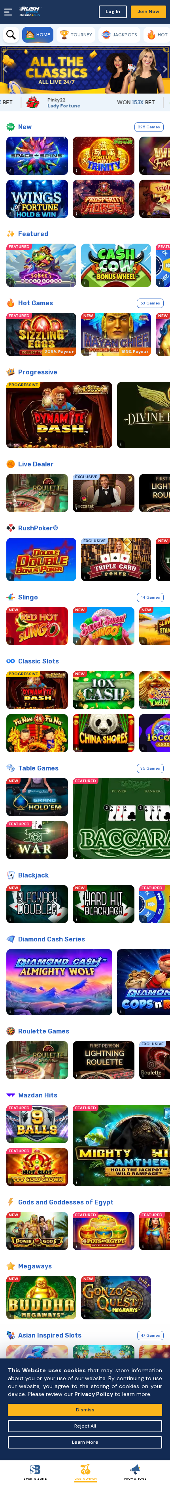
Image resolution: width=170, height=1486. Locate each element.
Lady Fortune (48, 106)
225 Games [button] (149, 127)
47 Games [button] (150, 1335)
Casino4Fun (85, 1478)
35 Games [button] (150, 768)
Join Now (148, 11)
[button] (6, 70)
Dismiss (85, 1410)
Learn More (85, 1442)
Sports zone (35, 1478)
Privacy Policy (93, 1394)
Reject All (85, 1426)
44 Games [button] (150, 597)
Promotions (135, 1478)
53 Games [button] (150, 303)
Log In (113, 11)
